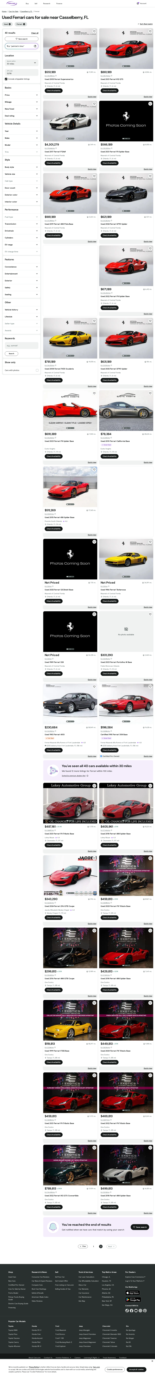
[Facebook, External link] (131, 1310)
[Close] (152, 1361)
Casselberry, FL (26, 11)
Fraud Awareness (109, 1358)
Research (46, 3)
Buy (27, 3)
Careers (78, 1358)
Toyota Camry (13, 1342)
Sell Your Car (60, 1277)
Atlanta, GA (106, 1293)
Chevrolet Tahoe (108, 1342)
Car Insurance (84, 1293)
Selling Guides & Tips (62, 1289)
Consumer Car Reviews (40, 1277)
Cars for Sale (13, 11)
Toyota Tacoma (13, 1338)
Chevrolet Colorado (109, 1346)
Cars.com (96, 1367)
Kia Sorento (130, 1334)
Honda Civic (36, 1334)
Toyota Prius (12, 1334)
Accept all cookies (136, 1369)
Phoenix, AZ (106, 1289)
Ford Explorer (60, 1346)
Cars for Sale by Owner (17, 1289)
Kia (127, 1326)
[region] (77, 1367)
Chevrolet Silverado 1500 (111, 1334)
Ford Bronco (60, 1334)
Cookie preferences (115, 1369)
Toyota (10, 1326)
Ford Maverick (60, 1330)
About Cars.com (35, 1358)
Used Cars (12, 1277)
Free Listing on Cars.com (64, 1285)
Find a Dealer (13, 1293)
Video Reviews (37, 1301)
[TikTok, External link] (127, 1310)
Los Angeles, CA (108, 1285)
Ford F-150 (59, 1338)
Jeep (81, 1326)
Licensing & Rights (90, 1358)
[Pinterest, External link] (145, 1310)
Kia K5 (128, 1342)
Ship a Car (82, 1285)
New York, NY (107, 1301)
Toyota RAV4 (12, 1330)
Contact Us (48, 1358)
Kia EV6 (129, 1346)
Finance (59, 3)
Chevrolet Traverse (109, 1338)
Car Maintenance (85, 1297)
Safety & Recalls (37, 1293)
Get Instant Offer (61, 1281)
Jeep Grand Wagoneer (87, 1342)
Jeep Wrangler (84, 1330)
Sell (36, 3)
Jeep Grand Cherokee (87, 1334)
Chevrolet (106, 1326)
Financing (12, 1307)
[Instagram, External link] (140, 1310)
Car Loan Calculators (86, 1277)
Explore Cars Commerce (134, 1277)
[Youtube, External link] (136, 1310)
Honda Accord (37, 1338)
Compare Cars (37, 1285)
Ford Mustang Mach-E (63, 1342)
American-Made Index (40, 1297)
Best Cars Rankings (39, 1289)
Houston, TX (106, 1281)
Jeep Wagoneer (85, 1338)
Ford (57, 1326)
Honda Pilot (36, 1342)
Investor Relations (62, 1358)
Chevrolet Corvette (109, 1330)
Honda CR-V (36, 1330)
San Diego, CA (107, 1305)
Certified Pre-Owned (16, 1285)
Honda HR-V (36, 1346)
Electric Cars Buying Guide (18, 1303)
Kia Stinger (130, 1338)
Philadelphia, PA (108, 1297)
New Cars (12, 1281)
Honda (34, 1326)
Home (4, 11)
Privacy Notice (34, 1367)
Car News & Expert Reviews (42, 1281)
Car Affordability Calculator (89, 1281)
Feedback (123, 1358)
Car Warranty (83, 1289)
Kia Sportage (130, 1330)
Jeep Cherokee (85, 1346)
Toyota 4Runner (14, 1346)
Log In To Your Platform (134, 1281)
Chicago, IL (106, 1277)
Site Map (82, 1301)
